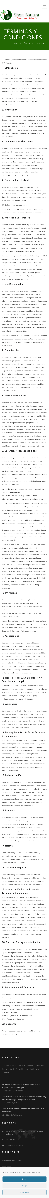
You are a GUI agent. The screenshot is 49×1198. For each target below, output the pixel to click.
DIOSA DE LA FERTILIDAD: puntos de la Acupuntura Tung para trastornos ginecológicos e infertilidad (24, 1098)
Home (15, 43)
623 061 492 (11, 1139)
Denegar (24, 1186)
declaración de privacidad (12, 878)
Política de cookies (28, 631)
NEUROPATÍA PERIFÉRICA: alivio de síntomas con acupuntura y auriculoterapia (21, 1086)
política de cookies (38, 878)
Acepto (24, 1179)
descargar (19, 1031)
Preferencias (24, 1192)
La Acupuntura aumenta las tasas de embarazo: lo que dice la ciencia (23, 1110)
